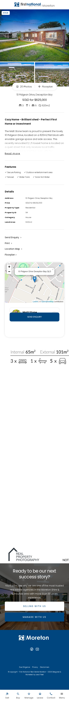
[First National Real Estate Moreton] (34, 4)
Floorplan (47, 86)
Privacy (35, 667)
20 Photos (25, 86)
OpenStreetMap (47, 301)
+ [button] (9, 267)
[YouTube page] (37, 649)
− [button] (9, 272)
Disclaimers (44, 667)
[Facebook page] (32, 649)
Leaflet (35, 301)
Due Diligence (24, 667)
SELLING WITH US (34, 606)
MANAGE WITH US (34, 617)
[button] (9, 243)
